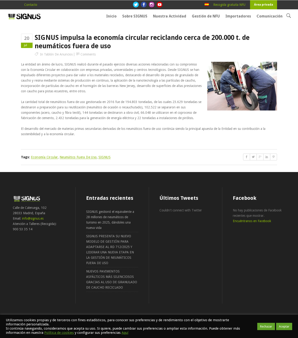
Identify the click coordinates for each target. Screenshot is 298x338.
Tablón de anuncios (58, 54)
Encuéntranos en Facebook (252, 221)
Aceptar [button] (284, 326)
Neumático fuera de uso (78, 157)
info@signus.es (33, 218)
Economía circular (44, 157)
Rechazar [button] (266, 326)
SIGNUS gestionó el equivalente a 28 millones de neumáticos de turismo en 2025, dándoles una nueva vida (110, 220)
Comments (88, 54)
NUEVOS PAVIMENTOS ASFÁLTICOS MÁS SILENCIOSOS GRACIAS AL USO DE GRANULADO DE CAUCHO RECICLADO (111, 279)
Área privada (263, 4)
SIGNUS (104, 157)
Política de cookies (59, 333)
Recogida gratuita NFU (229, 5)
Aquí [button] (125, 333)
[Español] (207, 5)
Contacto (30, 5)
